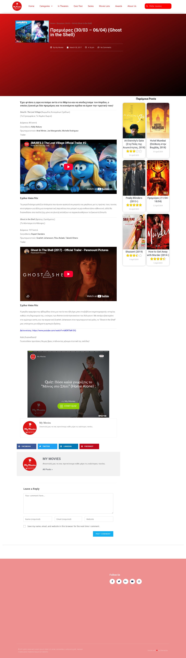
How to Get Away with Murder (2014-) (158, 253)
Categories (45, 6)
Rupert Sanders (38, 234)
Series (91, 6)
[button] (26, 446)
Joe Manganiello (54, 131)
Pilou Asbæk (59, 238)
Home (31, 6)
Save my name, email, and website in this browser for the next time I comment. (64, 526)
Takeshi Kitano (71, 238)
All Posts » (48, 469)
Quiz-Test (78, 6)
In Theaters (63, 6)
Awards (118, 6)
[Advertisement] (93, 73)
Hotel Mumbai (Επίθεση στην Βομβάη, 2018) (158, 144)
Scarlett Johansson (44, 238)
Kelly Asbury (36, 127)
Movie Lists (104, 6)
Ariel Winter (41, 131)
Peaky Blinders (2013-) (134, 199)
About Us (131, 6)
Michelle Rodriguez (70, 131)
